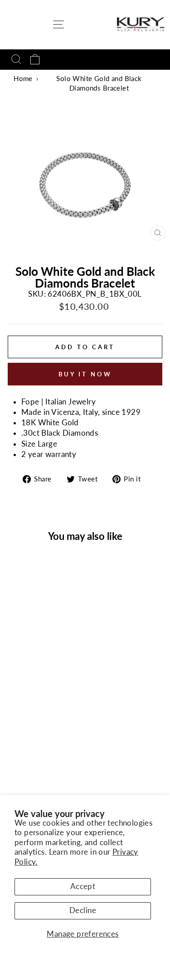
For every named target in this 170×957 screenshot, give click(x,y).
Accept (82, 886)
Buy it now (85, 374)
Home (23, 78)
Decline (82, 910)
